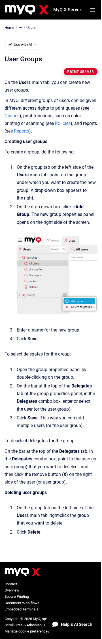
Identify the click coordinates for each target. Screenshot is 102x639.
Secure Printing (17, 596)
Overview (12, 590)
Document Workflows (22, 603)
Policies (63, 123)
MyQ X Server (67, 9)
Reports (21, 131)
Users (31, 27)
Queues (12, 115)
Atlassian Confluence (44, 625)
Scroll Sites (14, 625)
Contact (11, 584)
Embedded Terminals (21, 609)
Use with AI (23, 44)
